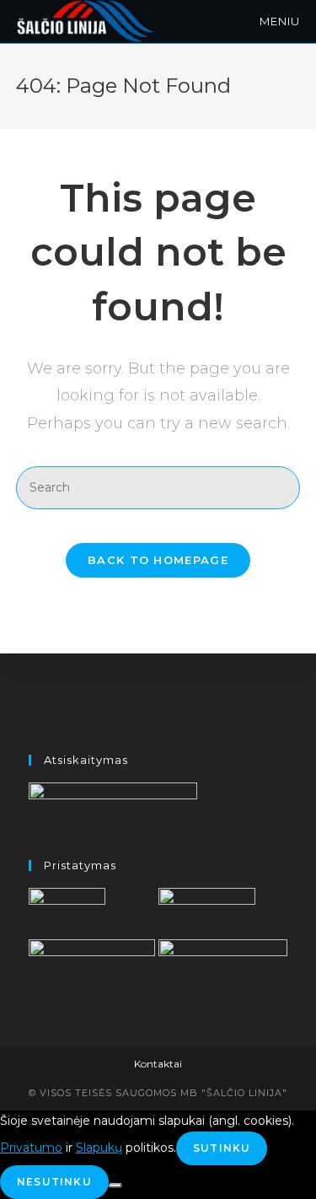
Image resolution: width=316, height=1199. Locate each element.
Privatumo (31, 1147)
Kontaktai (158, 1063)
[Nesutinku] (115, 1185)
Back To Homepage (158, 560)
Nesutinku (54, 1181)
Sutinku (221, 1148)
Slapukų (99, 1147)
